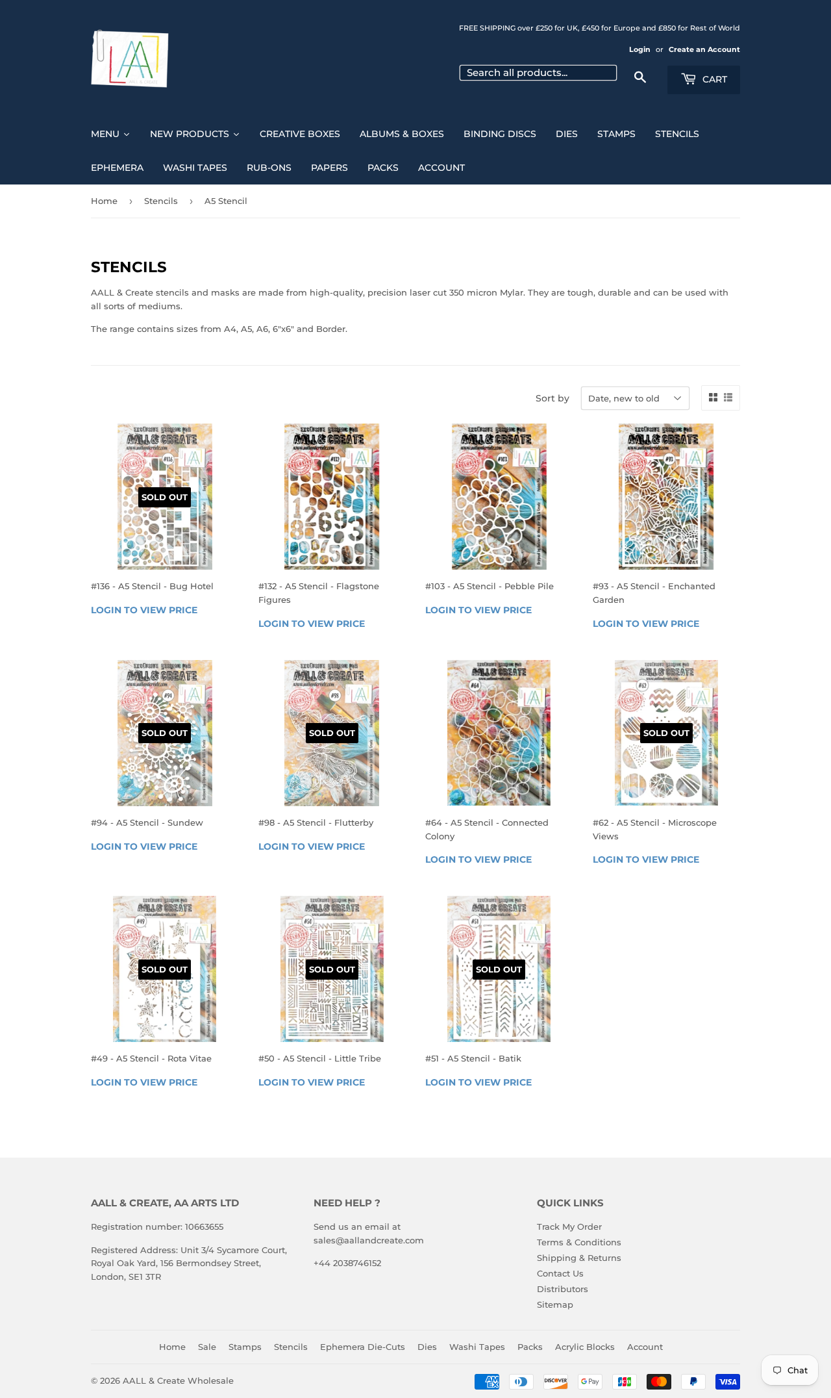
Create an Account (704, 49)
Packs (530, 1346)
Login (640, 49)
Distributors (562, 1289)
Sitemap (555, 1304)
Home (104, 201)
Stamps (245, 1346)
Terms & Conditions (579, 1242)
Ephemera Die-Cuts (362, 1346)
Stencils (161, 201)
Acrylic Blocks (585, 1346)
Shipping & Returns (579, 1257)
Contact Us (560, 1273)
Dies (427, 1346)
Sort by (552, 398)
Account (645, 1346)
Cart (713, 79)
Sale (207, 1346)
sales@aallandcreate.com (369, 1240)
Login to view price (144, 610)
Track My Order (569, 1226)
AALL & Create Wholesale (178, 1380)
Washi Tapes (477, 1346)
